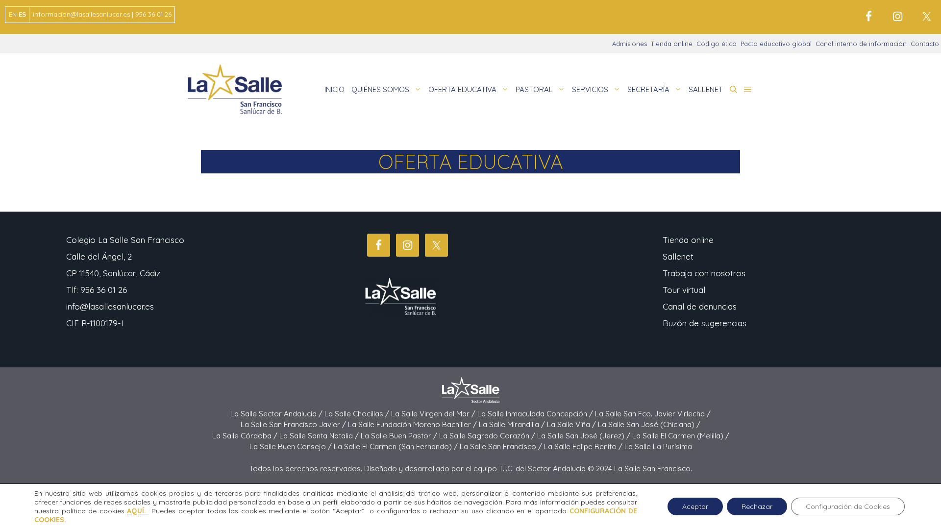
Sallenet (678, 256)
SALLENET (706, 89)
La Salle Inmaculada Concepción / (536, 413)
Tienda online (672, 44)
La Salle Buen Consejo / (291, 446)
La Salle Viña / (572, 424)
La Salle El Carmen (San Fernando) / (397, 446)
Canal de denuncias (700, 306)
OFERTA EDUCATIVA (462, 89)
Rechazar (757, 506)
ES (22, 14)
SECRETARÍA (648, 89)
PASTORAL (534, 89)
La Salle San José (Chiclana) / (649, 424)
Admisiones (629, 44)
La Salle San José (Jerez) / (584, 435)
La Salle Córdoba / (245, 435)
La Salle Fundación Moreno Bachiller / (413, 424)
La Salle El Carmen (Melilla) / (680, 435)
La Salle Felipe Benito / (584, 446)
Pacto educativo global (776, 44)
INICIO (334, 89)
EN (13, 14)
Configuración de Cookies (848, 506)
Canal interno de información (861, 44)
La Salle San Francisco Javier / (294, 424)
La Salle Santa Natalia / (320, 435)
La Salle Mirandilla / (513, 424)
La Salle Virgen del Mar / (434, 413)
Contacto (925, 44)
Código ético (716, 44)
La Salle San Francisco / (502, 446)
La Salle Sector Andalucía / (277, 413)
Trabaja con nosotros (704, 273)
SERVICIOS (590, 89)
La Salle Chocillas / (357, 413)
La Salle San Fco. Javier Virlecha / (653, 413)
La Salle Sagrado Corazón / (488, 435)
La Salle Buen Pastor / (400, 435)
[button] (733, 89)
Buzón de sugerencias (704, 323)
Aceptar (695, 506)
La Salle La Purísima (658, 446)
